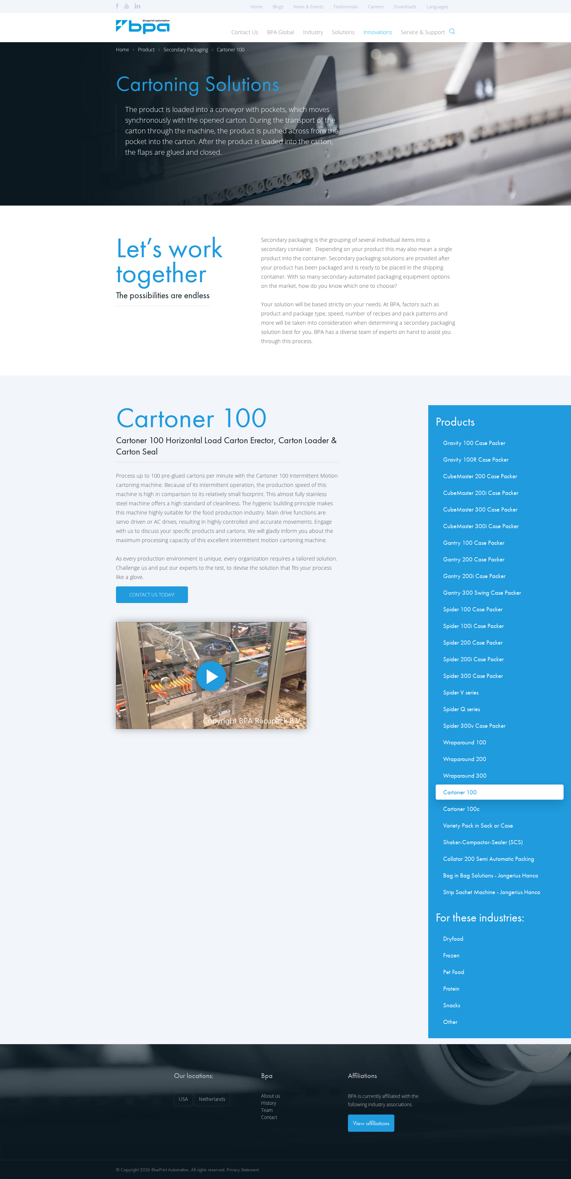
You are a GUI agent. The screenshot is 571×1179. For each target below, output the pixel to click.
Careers (376, 6)
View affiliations (371, 1123)
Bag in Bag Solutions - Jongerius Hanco (490, 875)
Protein (451, 988)
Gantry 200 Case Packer (473, 559)
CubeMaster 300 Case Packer (480, 509)
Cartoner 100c (461, 809)
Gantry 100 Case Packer (473, 543)
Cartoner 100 (230, 49)
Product (146, 49)
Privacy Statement (243, 1170)
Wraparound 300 (465, 775)
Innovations (377, 32)
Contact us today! (152, 594)
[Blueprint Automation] (143, 32)
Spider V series (461, 692)
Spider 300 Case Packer (473, 676)
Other (450, 1022)
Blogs (278, 6)
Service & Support (423, 32)
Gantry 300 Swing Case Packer (482, 592)
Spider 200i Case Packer (473, 659)
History (268, 1103)
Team (267, 1110)
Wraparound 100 (464, 742)
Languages (437, 6)
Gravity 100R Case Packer (476, 459)
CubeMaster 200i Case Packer (480, 493)
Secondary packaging (186, 49)
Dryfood (453, 939)
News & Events (308, 6)
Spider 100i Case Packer (473, 626)
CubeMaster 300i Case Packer (481, 526)
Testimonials (345, 6)
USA (183, 1099)
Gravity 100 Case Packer (474, 443)
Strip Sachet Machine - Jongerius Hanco (491, 892)
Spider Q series (461, 709)
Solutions (343, 32)
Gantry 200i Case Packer (474, 576)
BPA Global (280, 32)
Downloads (405, 6)
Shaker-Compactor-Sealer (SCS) (483, 842)
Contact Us (244, 32)
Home (256, 6)
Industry (313, 32)
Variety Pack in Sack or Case (478, 825)
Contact (269, 1117)
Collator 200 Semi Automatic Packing (488, 859)
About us (270, 1096)
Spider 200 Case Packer (473, 642)
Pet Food (453, 972)
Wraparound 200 (464, 759)
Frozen (451, 955)
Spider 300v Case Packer (474, 726)
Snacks (451, 1005)
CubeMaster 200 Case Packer (480, 476)
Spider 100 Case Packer (473, 609)
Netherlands (212, 1099)
